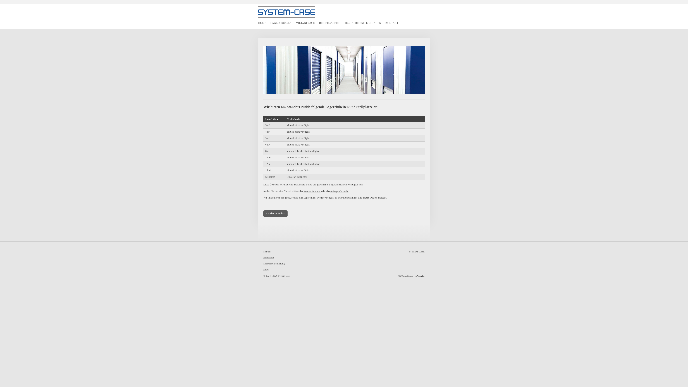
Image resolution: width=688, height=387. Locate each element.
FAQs (266, 269)
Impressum (268, 257)
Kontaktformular (312, 191)
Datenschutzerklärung (274, 263)
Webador (421, 276)
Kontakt (267, 251)
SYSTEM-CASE (417, 251)
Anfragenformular (339, 191)
